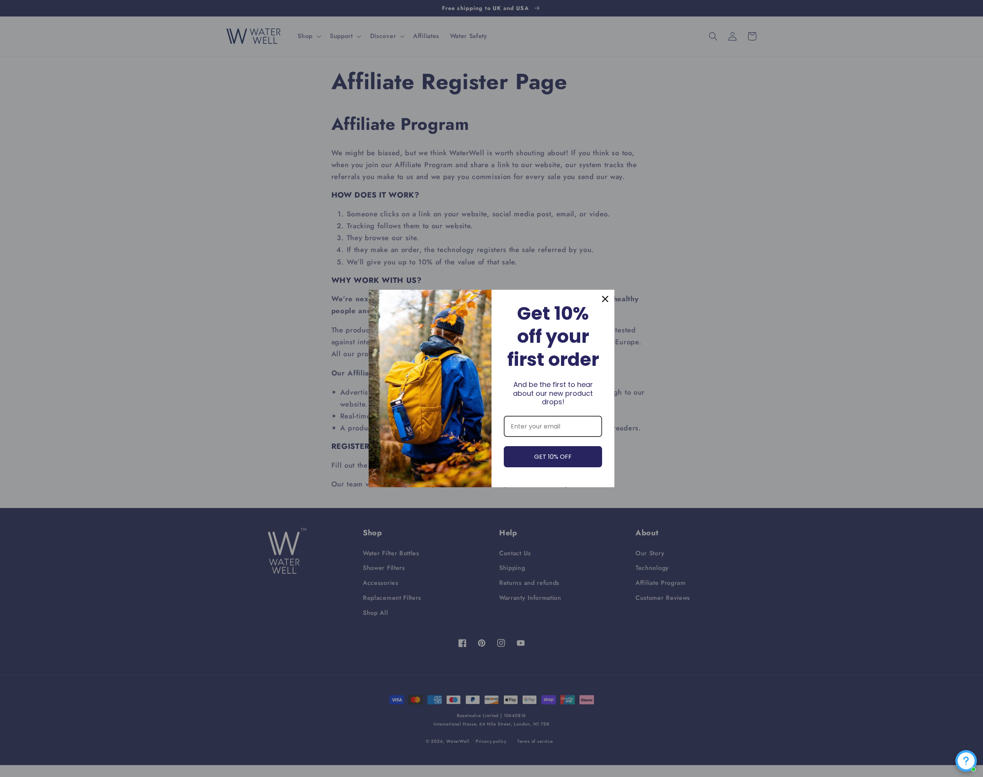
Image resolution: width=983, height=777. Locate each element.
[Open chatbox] (966, 761)
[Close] (605, 299)
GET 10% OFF (553, 456)
